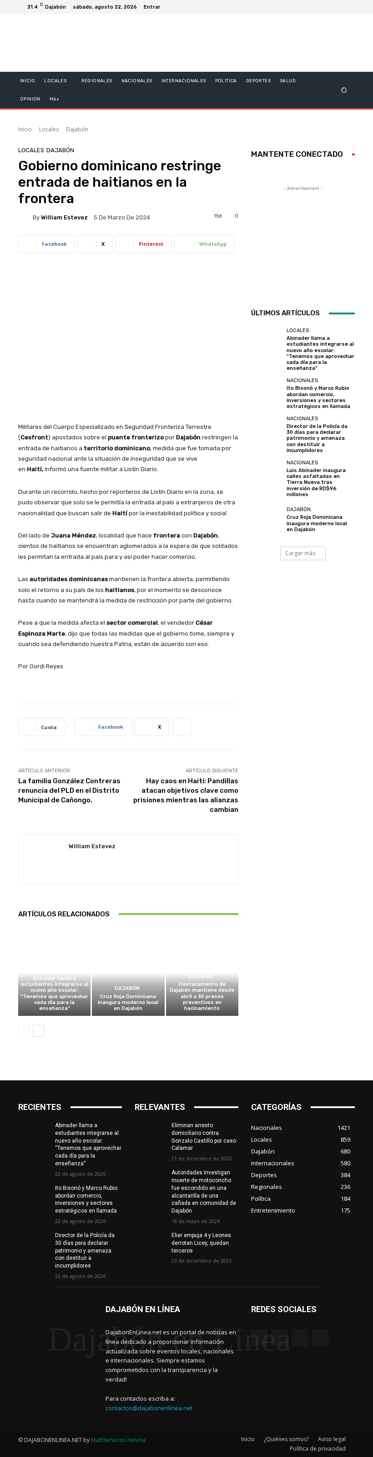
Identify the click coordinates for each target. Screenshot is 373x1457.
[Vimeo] (336, 6)
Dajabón (77, 129)
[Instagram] (314, 6)
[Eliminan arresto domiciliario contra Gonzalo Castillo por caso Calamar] (150, 1133)
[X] (325, 6)
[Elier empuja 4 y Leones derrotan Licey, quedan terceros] (150, 1242)
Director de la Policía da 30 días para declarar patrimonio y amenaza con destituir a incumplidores (317, 438)
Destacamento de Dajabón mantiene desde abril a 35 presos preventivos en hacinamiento (202, 996)
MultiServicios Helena (118, 1440)
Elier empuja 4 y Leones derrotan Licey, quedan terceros (201, 1243)
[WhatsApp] (320, 1338)
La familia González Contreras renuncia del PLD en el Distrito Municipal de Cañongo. (69, 790)
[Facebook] (303, 6)
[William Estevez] (25, 217)
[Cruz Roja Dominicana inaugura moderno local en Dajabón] (128, 972)
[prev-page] (24, 1031)
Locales (49, 129)
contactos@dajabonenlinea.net (149, 1408)
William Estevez (64, 217)
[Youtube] (347, 6)
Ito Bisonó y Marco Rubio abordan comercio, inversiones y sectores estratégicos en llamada (318, 397)
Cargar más (300, 553)
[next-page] (38, 1031)
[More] (181, 727)
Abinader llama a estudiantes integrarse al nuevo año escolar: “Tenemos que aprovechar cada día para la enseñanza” (54, 993)
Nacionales (302, 380)
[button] (344, 90)
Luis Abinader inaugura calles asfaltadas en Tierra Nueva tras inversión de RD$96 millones (316, 482)
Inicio (25, 129)
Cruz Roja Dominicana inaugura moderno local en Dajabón (128, 1002)
